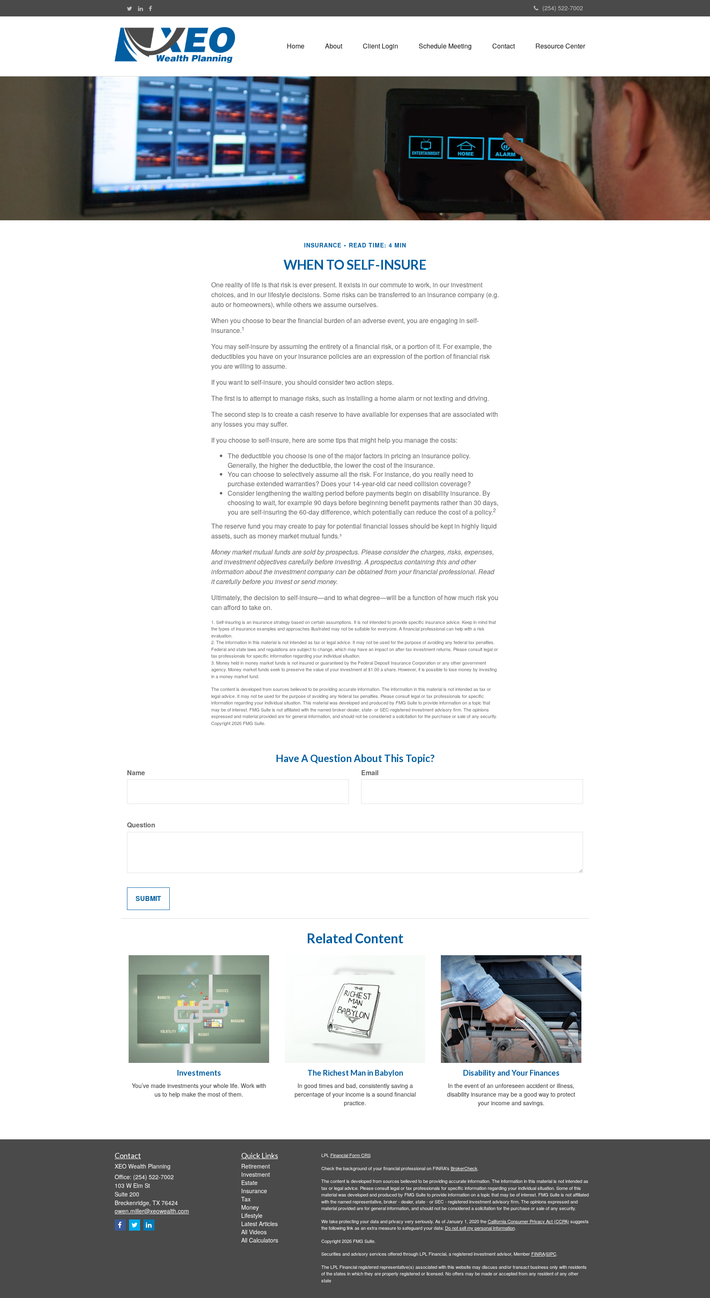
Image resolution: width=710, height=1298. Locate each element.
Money (250, 1207)
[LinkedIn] (140, 8)
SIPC (551, 1253)
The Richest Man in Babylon (355, 1072)
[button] (334, 46)
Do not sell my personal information (480, 1227)
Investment (255, 1174)
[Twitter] (129, 8)
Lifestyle (252, 1215)
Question (141, 824)
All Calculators (259, 1240)
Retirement (255, 1166)
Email (369, 772)
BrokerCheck (464, 1168)
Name (136, 772)
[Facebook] (150, 8)
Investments (199, 1072)
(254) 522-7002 (562, 8)
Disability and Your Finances (511, 1072)
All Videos (254, 1232)
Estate (249, 1182)
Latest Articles (259, 1223)
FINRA (538, 1253)
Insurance (254, 1191)
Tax (246, 1199)
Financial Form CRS (350, 1155)
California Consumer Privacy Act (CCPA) (528, 1221)
